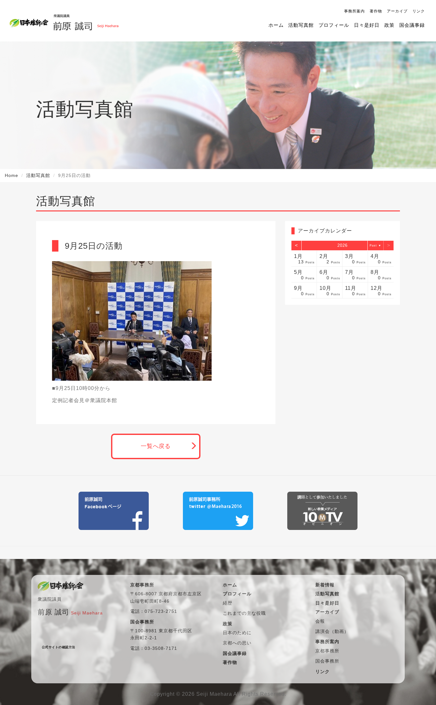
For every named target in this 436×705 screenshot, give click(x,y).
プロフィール (334, 25)
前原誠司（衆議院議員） (86, 20)
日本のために (237, 632)
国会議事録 (412, 25)
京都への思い (237, 642)
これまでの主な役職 (244, 613)
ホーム (276, 25)
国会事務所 (327, 661)
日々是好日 (367, 25)
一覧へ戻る (156, 446)
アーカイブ (397, 11)
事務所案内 (354, 11)
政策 (389, 25)
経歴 (227, 603)
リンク (418, 11)
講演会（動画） (332, 631)
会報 (320, 621)
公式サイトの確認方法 (58, 647)
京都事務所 (327, 650)
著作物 (376, 11)
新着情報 (325, 584)
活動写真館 (301, 25)
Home (11, 175)
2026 (342, 245)
